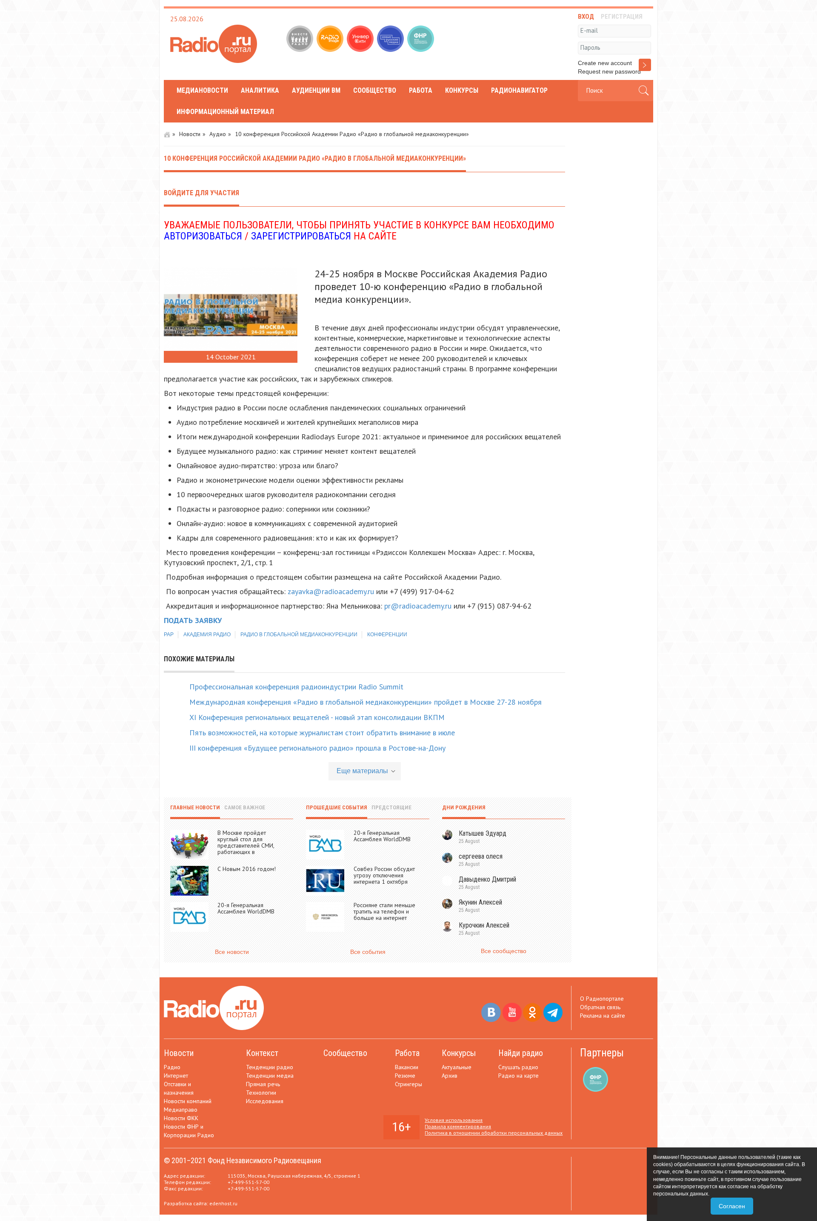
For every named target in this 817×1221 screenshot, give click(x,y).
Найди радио (520, 1053)
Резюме (405, 1075)
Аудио (217, 134)
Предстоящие (391, 807)
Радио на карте (518, 1075)
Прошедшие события (336, 807)
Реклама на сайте (602, 1015)
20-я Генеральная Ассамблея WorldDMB (245, 908)
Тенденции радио (269, 1067)
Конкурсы (461, 90)
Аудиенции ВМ (316, 90)
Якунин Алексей (480, 902)
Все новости (232, 951)
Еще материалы (362, 770)
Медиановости (202, 90)
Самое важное (244, 807)
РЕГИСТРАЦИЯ (622, 16)
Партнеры (602, 1053)
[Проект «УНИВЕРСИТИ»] (361, 40)
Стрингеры (408, 1084)
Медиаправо (180, 1109)
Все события (368, 951)
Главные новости (195, 807)
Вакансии (406, 1067)
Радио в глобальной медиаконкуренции (298, 635)
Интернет (176, 1075)
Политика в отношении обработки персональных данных (494, 1133)
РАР (169, 635)
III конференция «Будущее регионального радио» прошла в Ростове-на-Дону (317, 748)
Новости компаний (187, 1101)
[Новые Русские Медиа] (391, 40)
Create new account (605, 63)
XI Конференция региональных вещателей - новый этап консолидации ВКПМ (317, 717)
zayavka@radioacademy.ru (331, 591)
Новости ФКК (181, 1118)
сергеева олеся (481, 856)
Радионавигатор (519, 90)
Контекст (262, 1053)
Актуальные (456, 1067)
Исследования (264, 1101)
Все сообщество (503, 951)
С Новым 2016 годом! (246, 869)
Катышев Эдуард (482, 833)
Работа (420, 90)
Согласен (732, 1206)
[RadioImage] (331, 40)
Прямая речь (263, 1084)
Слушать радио (518, 1067)
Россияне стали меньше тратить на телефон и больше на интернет (384, 911)
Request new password (609, 71)
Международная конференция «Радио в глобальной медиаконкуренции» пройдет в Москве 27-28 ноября (365, 702)
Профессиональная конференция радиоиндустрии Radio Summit (296, 687)
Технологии (261, 1092)
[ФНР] (421, 40)
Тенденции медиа (270, 1075)
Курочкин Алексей (484, 925)
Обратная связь (600, 1007)
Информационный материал (225, 112)
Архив (449, 1075)
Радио (172, 1067)
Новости (189, 134)
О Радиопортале (602, 998)
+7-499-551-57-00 (248, 1182)
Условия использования (454, 1120)
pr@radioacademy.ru (417, 606)
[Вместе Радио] (300, 40)
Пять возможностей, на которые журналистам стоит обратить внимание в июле (322, 732)
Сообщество (374, 90)
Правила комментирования (458, 1126)
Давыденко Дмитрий (487, 879)
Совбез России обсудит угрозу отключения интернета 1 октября (384, 875)
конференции (387, 635)
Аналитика (260, 90)
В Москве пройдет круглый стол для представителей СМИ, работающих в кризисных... (245, 845)
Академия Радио (207, 635)
